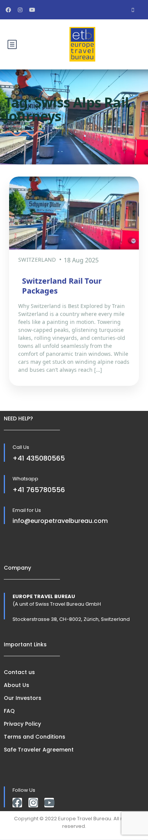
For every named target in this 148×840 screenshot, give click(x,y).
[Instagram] (33, 802)
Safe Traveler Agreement (39, 749)
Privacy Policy (22, 724)
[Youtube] (49, 802)
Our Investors (22, 698)
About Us (16, 685)
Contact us (19, 672)
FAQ (9, 711)
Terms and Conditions (34, 737)
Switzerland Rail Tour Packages (62, 286)
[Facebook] (17, 802)
